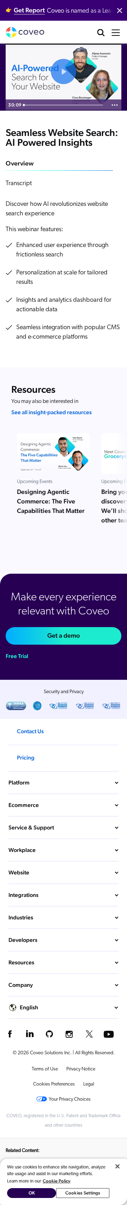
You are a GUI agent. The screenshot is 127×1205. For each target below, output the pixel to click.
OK (32, 1193)
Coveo (25, 32)
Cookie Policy (57, 1181)
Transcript (19, 184)
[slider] (64, 105)
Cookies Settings (82, 1193)
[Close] (117, 1166)
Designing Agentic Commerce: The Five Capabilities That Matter (51, 501)
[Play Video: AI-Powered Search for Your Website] (63, 71)
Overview (20, 163)
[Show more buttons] (114, 105)
